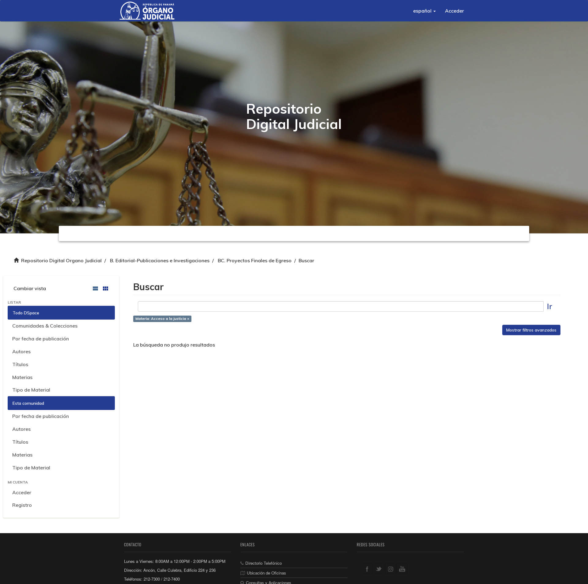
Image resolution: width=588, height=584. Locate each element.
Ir (549, 306)
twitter (379, 568)
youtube (402, 568)
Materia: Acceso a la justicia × (162, 318)
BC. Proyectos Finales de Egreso (255, 260)
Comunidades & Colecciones (44, 326)
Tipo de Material (31, 390)
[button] (424, 10)
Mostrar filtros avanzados (531, 330)
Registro (22, 505)
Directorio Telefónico (263, 563)
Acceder (21, 492)
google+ (390, 568)
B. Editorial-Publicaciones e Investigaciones (159, 260)
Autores (21, 351)
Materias (22, 377)
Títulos (20, 364)
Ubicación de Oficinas (266, 573)
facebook (367, 568)
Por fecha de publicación (40, 339)
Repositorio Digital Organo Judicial (61, 260)
